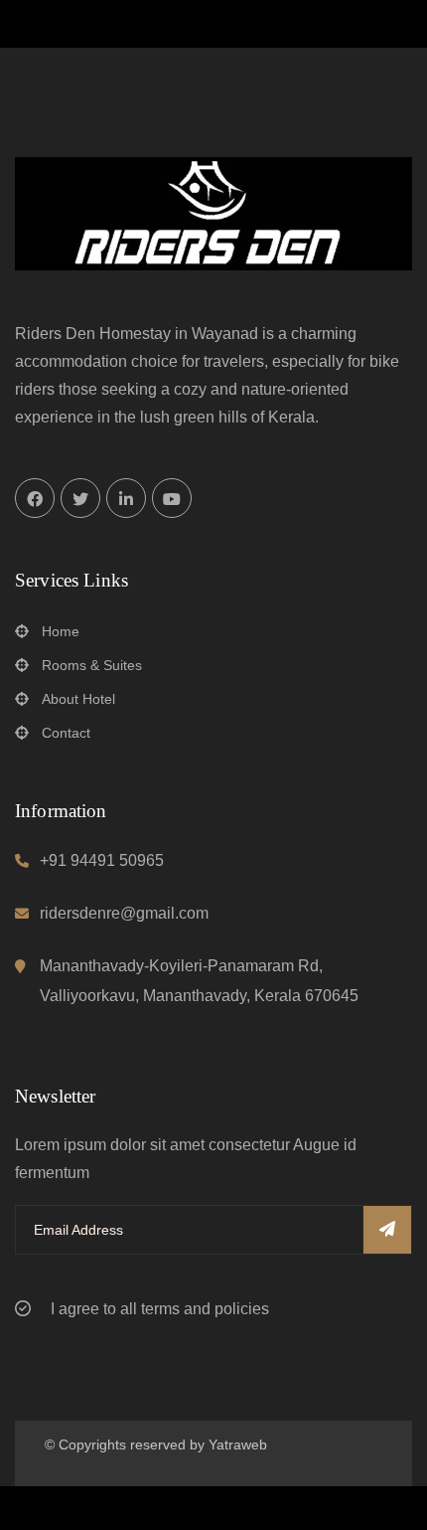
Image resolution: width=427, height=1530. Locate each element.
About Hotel (78, 699)
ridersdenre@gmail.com (124, 913)
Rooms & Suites (92, 665)
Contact (66, 733)
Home (60, 631)
